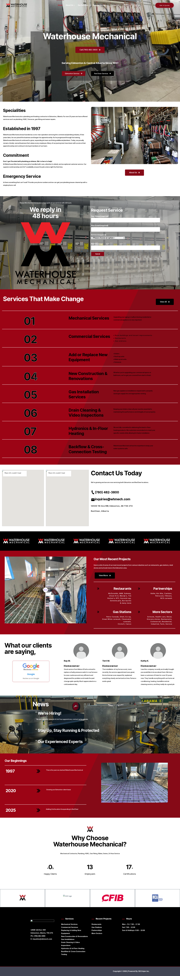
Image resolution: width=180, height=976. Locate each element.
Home (60, 5)
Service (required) (98, 239)
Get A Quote (164, 5)
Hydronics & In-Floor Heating (72, 948)
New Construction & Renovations (74, 936)
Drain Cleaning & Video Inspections (70, 943)
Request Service (99, 5)
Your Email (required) (99, 226)
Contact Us (114, 5)
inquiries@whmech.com (112, 499)
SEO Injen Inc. (143, 971)
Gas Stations (122, 612)
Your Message (97, 244)
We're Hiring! (49, 713)
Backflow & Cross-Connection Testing (73, 953)
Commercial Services (69, 927)
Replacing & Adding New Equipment (71, 931)
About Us (69, 5)
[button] (90, 713)
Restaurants (122, 588)
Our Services (83, 5)
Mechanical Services (69, 924)
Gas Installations (67, 939)
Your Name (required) (99, 216)
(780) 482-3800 (107, 492)
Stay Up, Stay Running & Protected (68, 730)
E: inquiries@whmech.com (41, 939)
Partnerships (162, 588)
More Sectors (162, 612)
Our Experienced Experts (60, 741)
